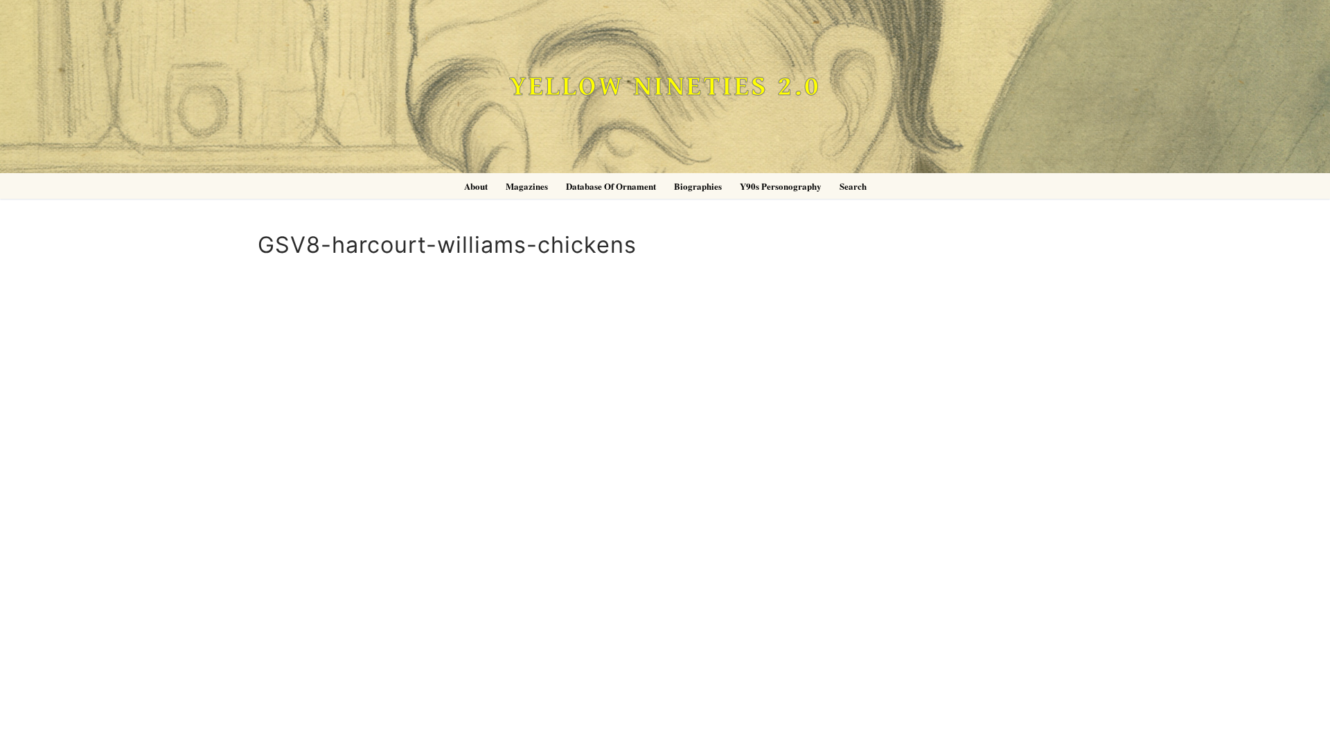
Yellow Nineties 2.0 (665, 87)
